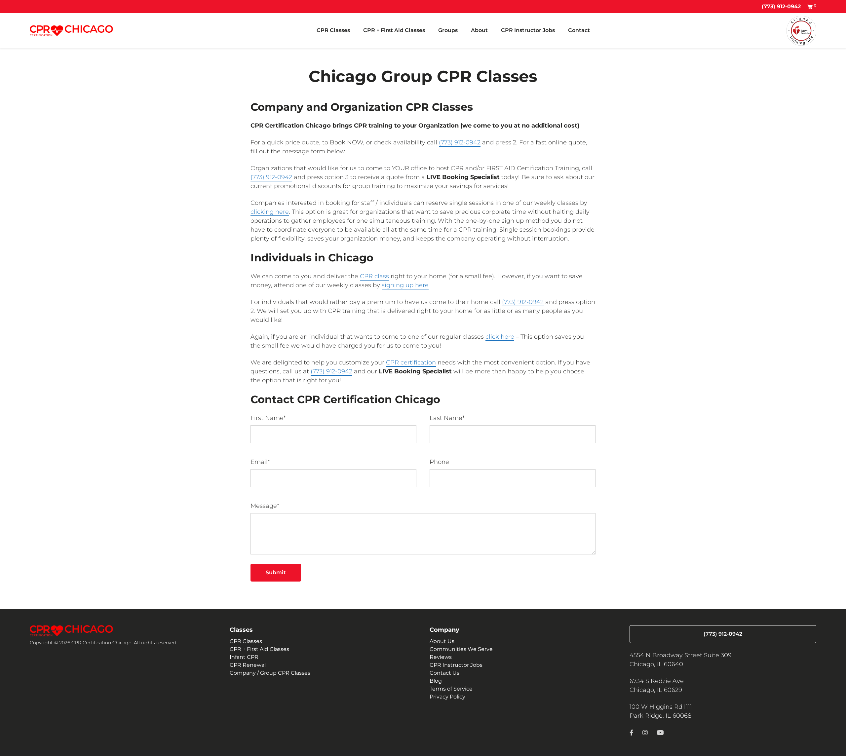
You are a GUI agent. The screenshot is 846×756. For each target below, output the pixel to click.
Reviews (441, 657)
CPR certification (411, 362)
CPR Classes (333, 30)
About (479, 30)
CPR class (374, 276)
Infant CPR (244, 657)
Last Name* (447, 418)
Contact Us (444, 673)
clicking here (269, 211)
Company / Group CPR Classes (270, 673)
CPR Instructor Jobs (528, 30)
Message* (264, 506)
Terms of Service (451, 689)
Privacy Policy (447, 697)
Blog (436, 681)
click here (499, 336)
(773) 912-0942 (781, 6)
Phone (439, 462)
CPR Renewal (248, 665)
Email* (260, 462)
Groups (448, 30)
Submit (276, 572)
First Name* (268, 418)
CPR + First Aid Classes (394, 30)
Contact (579, 30)
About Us (442, 641)
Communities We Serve (461, 649)
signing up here (405, 285)
